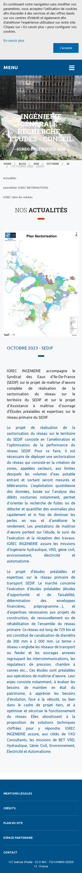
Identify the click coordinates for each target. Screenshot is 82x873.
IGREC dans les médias (18, 197)
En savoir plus (13, 40)
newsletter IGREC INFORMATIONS (25, 187)
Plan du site (13, 823)
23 (68, 163)
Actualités (9, 178)
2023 (36, 163)
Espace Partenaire (18, 837)
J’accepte (66, 47)
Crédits (9, 808)
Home (7, 163)
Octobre (52, 163)
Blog (22, 163)
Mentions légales (17, 793)
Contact (10, 852)
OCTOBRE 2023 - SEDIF (30, 347)
